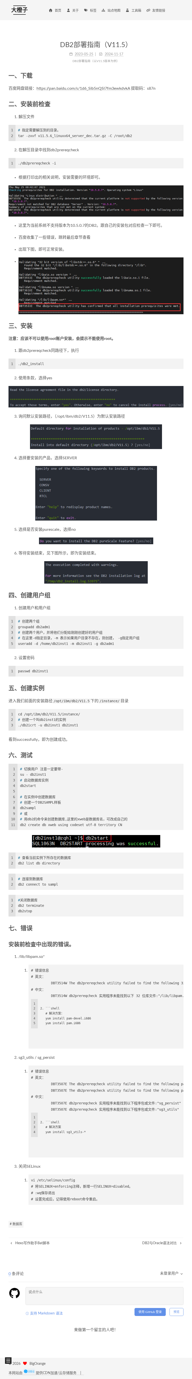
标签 (93, 10)
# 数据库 (16, 1224)
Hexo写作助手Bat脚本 (32, 1243)
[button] (8, 1360)
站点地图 (114, 10)
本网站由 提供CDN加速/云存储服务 (43, 1373)
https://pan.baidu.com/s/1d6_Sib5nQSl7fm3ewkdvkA (83, 88)
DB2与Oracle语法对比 (160, 1243)
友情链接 (158, 10)
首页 (58, 10)
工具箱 (136, 10)
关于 (75, 10)
